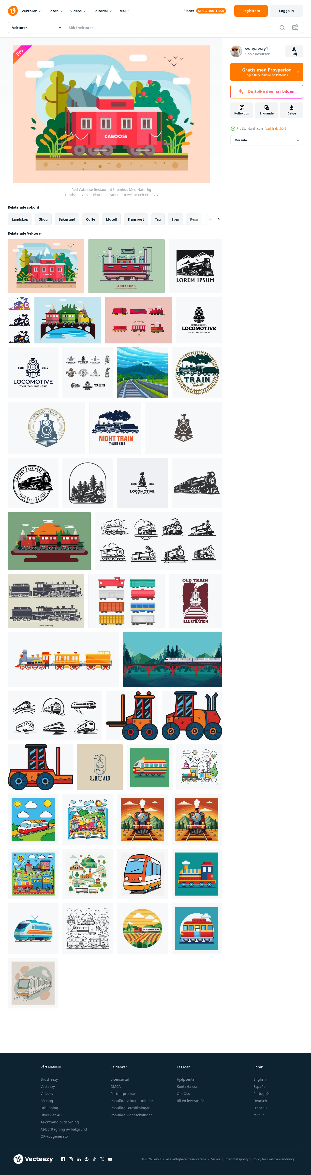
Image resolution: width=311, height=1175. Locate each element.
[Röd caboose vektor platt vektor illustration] (126, 266)
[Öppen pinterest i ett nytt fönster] (87, 1159)
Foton (53, 11)
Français (260, 1107)
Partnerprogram (124, 1093)
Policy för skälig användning (273, 1159)
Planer (188, 10)
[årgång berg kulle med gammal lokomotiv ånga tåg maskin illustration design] (195, 266)
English (259, 1079)
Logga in (286, 10)
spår (175, 219)
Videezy (47, 1093)
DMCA (116, 1086)
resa (194, 219)
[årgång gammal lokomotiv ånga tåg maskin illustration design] (197, 483)
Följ (294, 54)
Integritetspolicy (236, 1159)
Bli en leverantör (190, 1100)
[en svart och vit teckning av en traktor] (132, 715)
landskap (20, 219)
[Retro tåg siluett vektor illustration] (46, 601)
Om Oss (183, 1093)
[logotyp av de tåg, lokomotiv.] (55, 715)
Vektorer (29, 11)
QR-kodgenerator (55, 1136)
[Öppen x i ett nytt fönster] (102, 1159)
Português (261, 1093)
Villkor (215, 1159)
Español (260, 1086)
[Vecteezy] (13, 11)
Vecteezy (48, 1086)
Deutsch (260, 1100)
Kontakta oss (187, 1086)
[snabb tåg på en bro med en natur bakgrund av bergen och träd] (172, 659)
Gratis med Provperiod (267, 72)
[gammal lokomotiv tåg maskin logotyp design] (199, 320)
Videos (76, 11)
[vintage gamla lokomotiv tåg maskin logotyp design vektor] (183, 428)
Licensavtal (120, 1079)
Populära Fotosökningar (130, 1107)
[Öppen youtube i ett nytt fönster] (110, 1159)
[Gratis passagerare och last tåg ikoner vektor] (126, 601)
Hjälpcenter (186, 1079)
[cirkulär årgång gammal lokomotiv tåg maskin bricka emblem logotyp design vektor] (46, 428)
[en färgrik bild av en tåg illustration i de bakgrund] (150, 767)
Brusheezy (49, 1079)
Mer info (241, 140)
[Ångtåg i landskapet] (67, 320)
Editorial (100, 11)
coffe (90, 219)
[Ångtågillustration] (49, 541)
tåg (158, 219)
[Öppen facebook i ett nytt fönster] (63, 1159)
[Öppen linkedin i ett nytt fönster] (79, 1159)
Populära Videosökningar (131, 1115)
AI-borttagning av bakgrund (64, 1129)
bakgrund (67, 219)
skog (43, 219)
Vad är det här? (276, 129)
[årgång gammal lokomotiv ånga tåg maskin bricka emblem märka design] (33, 483)
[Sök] (282, 27)
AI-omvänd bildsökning (60, 1122)
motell (111, 219)
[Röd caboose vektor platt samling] (138, 320)
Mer (122, 11)
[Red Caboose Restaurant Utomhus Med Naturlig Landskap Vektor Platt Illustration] (46, 266)
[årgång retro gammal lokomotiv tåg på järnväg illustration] (195, 601)
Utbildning (49, 1107)
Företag (47, 1100)
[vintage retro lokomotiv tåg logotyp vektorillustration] (142, 483)
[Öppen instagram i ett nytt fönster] (71, 1159)
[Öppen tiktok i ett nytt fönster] (94, 1159)
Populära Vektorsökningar (132, 1100)
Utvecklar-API (51, 1115)
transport (136, 219)
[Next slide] (214, 219)
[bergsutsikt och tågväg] (142, 372)
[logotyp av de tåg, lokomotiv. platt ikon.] (158, 541)
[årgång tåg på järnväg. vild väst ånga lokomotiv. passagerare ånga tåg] (63, 659)
